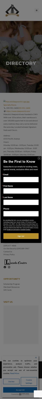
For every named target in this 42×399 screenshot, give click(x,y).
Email (5, 174)
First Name (8, 186)
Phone (6, 209)
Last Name (8, 197)
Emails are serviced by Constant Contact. (19, 229)
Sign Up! (21, 236)
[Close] (39, 158)
